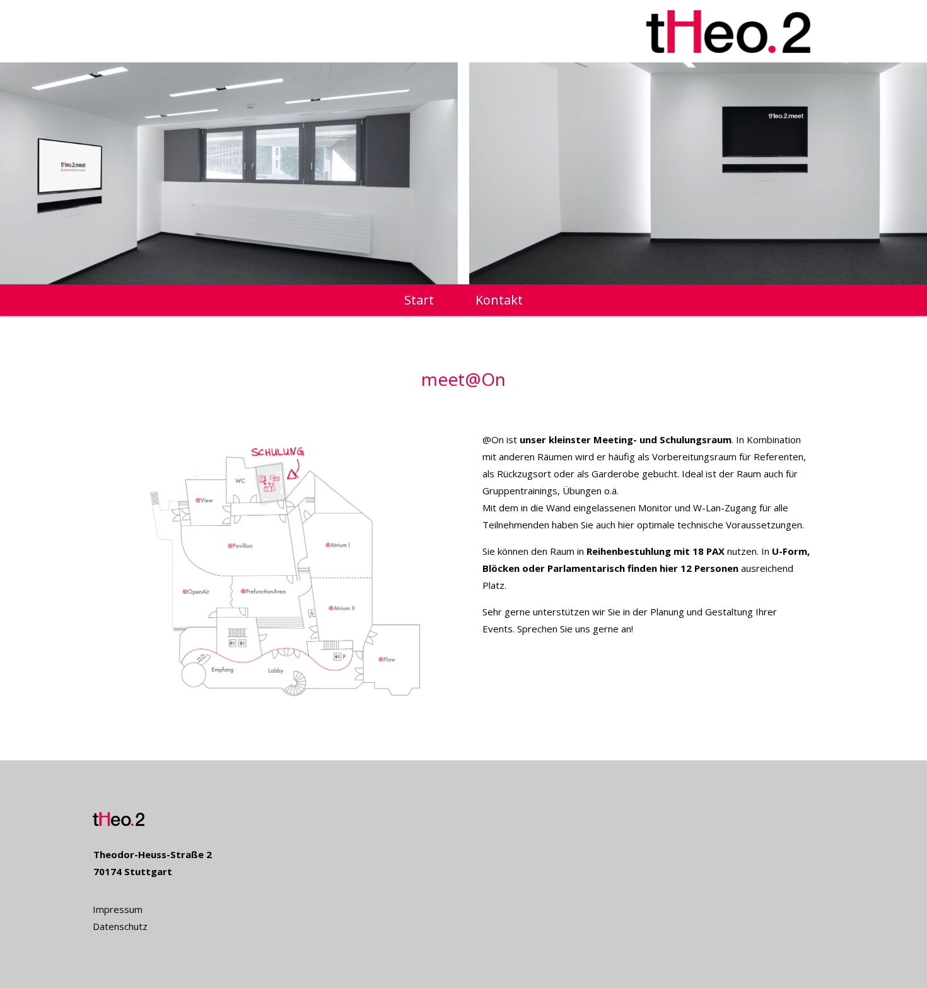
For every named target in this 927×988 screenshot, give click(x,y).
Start (419, 302)
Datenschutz (120, 926)
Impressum (118, 909)
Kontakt (499, 302)
